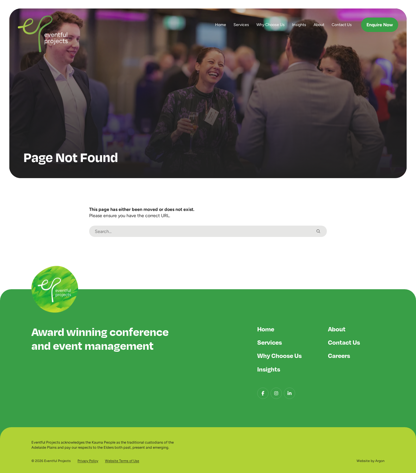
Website (363, 461)
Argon (380, 461)
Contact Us (342, 24)
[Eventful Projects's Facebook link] (263, 393)
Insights (299, 24)
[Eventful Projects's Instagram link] (276, 393)
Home (220, 24)
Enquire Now (379, 24)
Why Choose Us (270, 24)
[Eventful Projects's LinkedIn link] (289, 393)
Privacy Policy (88, 461)
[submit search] (318, 231)
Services (241, 24)
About (319, 24)
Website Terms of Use (122, 461)
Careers (339, 355)
